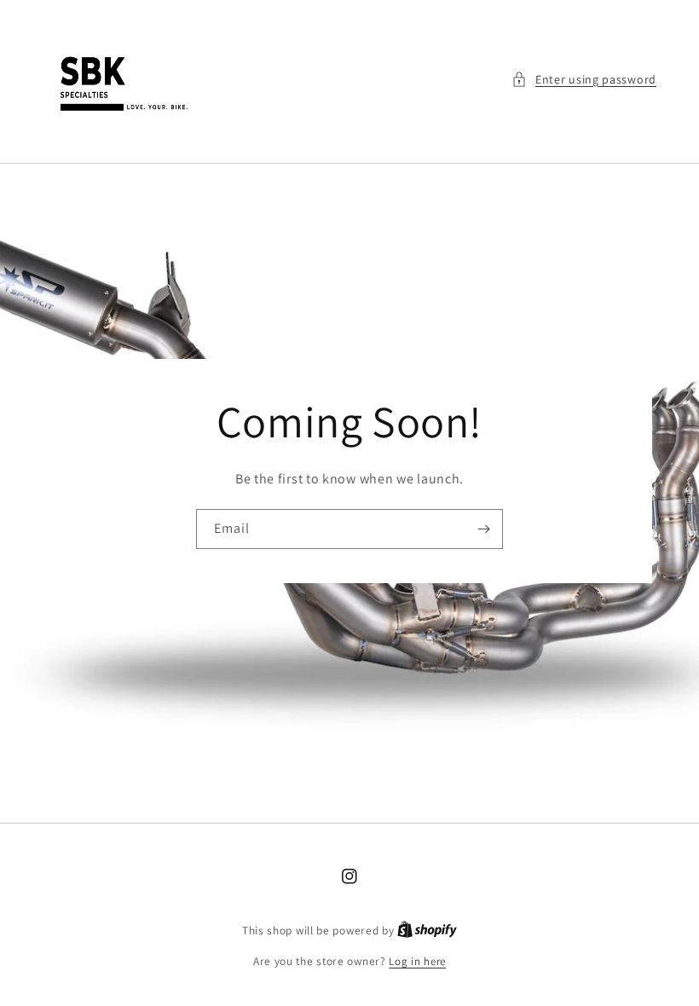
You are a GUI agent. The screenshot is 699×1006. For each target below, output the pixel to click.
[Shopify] (427, 930)
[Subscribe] (483, 529)
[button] (583, 79)
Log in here (417, 961)
